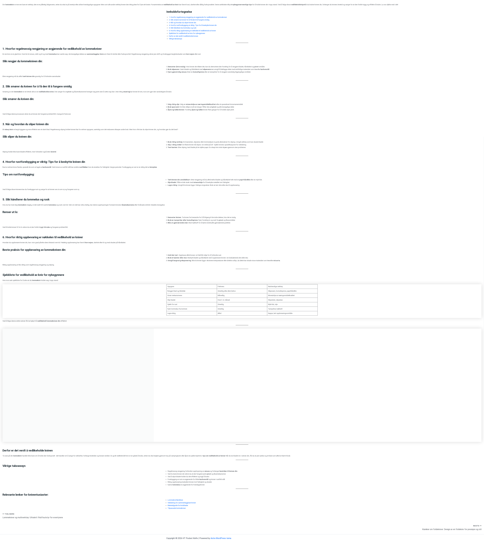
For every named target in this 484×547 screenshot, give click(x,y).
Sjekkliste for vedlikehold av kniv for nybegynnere (187, 33)
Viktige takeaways (175, 39)
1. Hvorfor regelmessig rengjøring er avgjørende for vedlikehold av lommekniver (198, 17)
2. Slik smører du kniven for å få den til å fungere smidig (189, 20)
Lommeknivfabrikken (175, 500)
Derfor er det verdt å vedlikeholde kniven (183, 36)
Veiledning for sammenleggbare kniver (182, 503)
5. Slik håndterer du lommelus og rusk (182, 28)
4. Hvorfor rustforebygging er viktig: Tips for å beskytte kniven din (193, 25)
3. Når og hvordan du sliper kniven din (182, 23)
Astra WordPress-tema (221, 538)
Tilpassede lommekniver (177, 508)
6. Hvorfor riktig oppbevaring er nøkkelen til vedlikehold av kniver (192, 31)
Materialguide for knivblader (178, 505)
